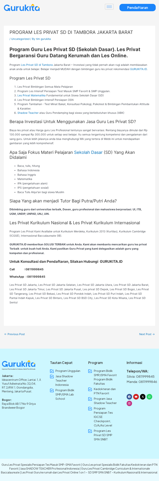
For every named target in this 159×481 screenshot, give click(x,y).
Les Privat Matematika (31, 95)
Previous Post (14, 334)
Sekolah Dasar (88, 152)
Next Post (147, 334)
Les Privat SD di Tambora (37, 64)
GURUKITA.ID (138, 69)
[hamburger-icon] (109, 6)
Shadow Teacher (28, 112)
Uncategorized (20, 38)
